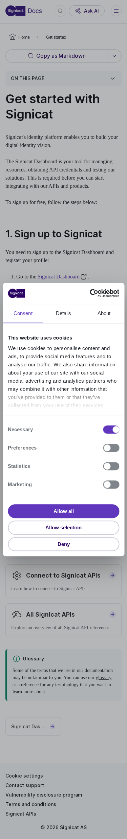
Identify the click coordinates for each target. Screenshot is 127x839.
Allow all (64, 511)
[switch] (111, 448)
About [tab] (104, 313)
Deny (64, 544)
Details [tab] (63, 313)
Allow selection (63, 527)
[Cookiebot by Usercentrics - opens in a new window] (90, 293)
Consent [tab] (23, 313)
